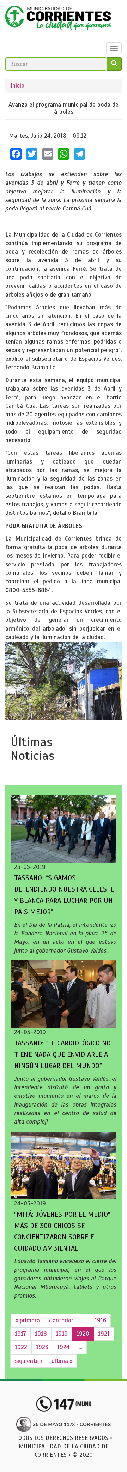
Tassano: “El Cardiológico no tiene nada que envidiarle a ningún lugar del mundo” (62, 1054)
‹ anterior (61, 1320)
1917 (20, 1333)
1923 (42, 1347)
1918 (41, 1333)
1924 (63, 1347)
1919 (62, 1333)
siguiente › (29, 1361)
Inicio (17, 85)
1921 (104, 1333)
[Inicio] (58, 19)
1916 (100, 1320)
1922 (21, 1347)
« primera (27, 1320)
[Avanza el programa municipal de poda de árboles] (63, 681)
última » (62, 1361)
